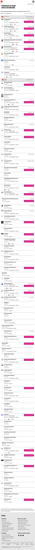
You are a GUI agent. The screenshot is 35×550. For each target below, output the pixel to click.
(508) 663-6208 (6, 491)
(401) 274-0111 (6, 253)
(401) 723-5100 (6, 248)
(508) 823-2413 (6, 310)
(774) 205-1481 (6, 75)
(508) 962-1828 (6, 293)
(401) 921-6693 (6, 501)
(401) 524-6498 (4, 275)
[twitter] (21, 535)
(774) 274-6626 (6, 151)
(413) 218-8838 (4, 445)
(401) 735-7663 (6, 102)
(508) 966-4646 (6, 109)
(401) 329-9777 (6, 480)
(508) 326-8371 (6, 496)
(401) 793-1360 (6, 372)
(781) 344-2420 (6, 259)
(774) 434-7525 (6, 231)
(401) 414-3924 (6, 390)
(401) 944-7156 (6, 264)
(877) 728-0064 (6, 333)
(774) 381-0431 (6, 406)
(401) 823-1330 (6, 114)
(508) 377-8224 (6, 417)
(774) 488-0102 (6, 144)
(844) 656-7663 (6, 62)
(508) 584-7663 (6, 194)
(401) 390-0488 (6, 35)
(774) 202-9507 (6, 457)
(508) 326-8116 (6, 322)
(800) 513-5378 (6, 383)
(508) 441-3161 (6, 42)
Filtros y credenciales (7, 13)
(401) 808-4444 (6, 450)
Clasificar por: (26, 13)
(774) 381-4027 (6, 316)
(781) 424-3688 (6, 208)
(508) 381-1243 (4, 351)
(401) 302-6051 (6, 90)
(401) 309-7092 (6, 378)
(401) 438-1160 (6, 356)
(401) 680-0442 (6, 401)
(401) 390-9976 (6, 462)
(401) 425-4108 (6, 49)
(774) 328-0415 (6, 170)
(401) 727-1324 (6, 139)
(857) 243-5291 (6, 270)
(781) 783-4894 (6, 485)
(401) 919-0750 (6, 181)
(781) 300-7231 (6, 22)
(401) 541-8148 (6, 85)
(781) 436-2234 (6, 132)
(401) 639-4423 (6, 236)
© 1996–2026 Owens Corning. (5, 546)
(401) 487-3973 (6, 367)
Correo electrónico (12, 22)
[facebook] (19, 535)
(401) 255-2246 (4, 201)
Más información (29, 16)
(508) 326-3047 (4, 328)
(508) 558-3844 (6, 213)
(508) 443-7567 (6, 286)
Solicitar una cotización (29, 21)
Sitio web (17, 22)
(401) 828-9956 (6, 280)
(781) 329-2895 (6, 156)
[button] (33, 19)
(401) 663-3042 (6, 434)
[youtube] (23, 535)
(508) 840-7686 (6, 299)
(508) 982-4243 (6, 395)
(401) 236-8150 (6, 56)
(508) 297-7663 (6, 468)
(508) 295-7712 (4, 345)
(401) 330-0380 (6, 218)
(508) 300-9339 (6, 224)
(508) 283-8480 (6, 411)
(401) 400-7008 (6, 305)
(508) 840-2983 (6, 429)
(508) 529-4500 (6, 175)
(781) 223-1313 (6, 69)
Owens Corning (2, 2)
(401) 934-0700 (6, 187)
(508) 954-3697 (6, 120)
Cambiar (29, 11)
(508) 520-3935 (6, 163)
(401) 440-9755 (6, 241)
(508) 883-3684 (6, 97)
